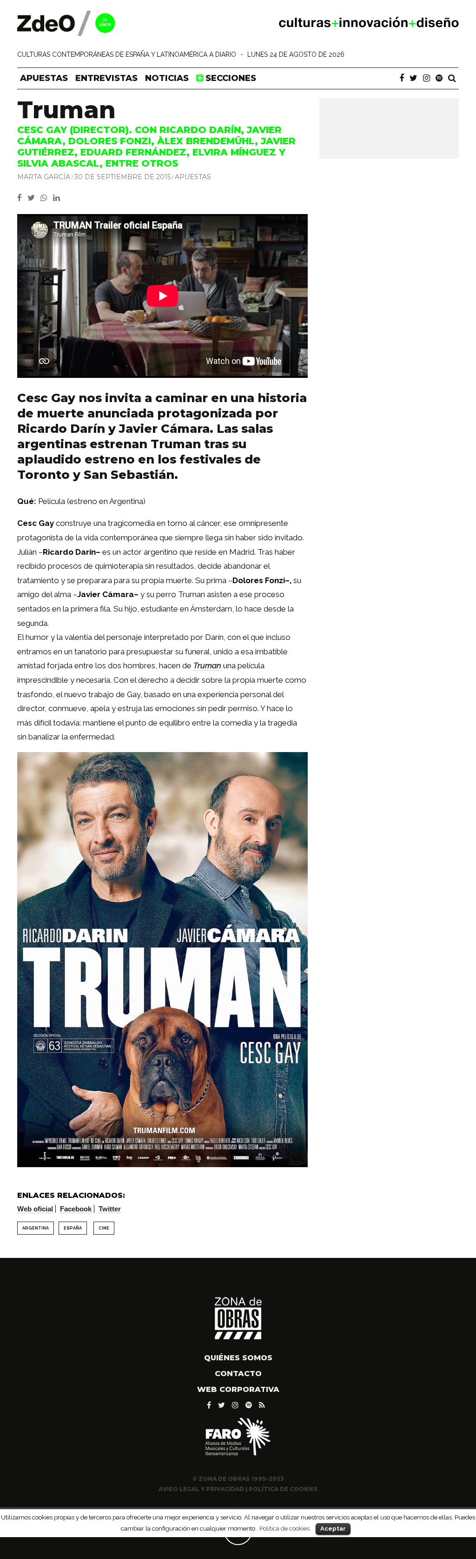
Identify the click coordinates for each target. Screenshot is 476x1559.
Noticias (167, 78)
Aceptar (333, 1528)
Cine (104, 1228)
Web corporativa (238, 1389)
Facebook (76, 1209)
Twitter (110, 1209)
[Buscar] (452, 78)
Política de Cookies (283, 1488)
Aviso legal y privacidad (201, 1488)
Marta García (43, 177)
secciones (229, 78)
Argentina (35, 1228)
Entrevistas (106, 78)
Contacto (238, 1373)
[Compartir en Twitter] (33, 197)
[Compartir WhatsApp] (45, 197)
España (73, 1228)
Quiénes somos (238, 1357)
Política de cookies (284, 1528)
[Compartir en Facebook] (22, 197)
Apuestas (44, 78)
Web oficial (35, 1209)
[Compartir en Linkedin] (58, 197)
